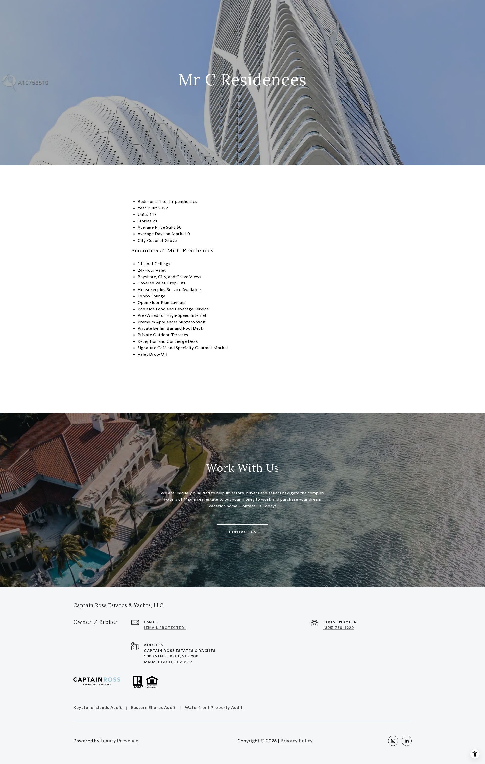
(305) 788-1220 (338, 627)
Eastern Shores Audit (153, 707)
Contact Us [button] (242, 532)
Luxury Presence (119, 740)
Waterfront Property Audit (214, 707)
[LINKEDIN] (407, 741)
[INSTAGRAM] (393, 741)
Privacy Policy (297, 740)
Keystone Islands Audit (97, 707)
